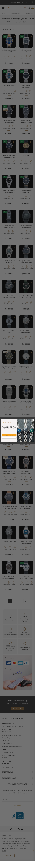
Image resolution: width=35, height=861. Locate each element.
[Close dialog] (33, 420)
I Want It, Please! (9, 435)
